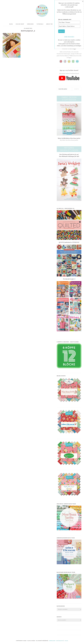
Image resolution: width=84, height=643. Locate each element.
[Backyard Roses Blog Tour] (69, 565)
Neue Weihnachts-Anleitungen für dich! (69, 156)
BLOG (66, 640)
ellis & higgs (42, 11)
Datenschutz (71, 36)
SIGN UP (61, 31)
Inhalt (66, 36)
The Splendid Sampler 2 (69, 279)
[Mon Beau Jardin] (69, 403)
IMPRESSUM (52, 640)
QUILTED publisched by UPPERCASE (69, 242)
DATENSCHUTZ (60, 640)
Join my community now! (64, 19)
